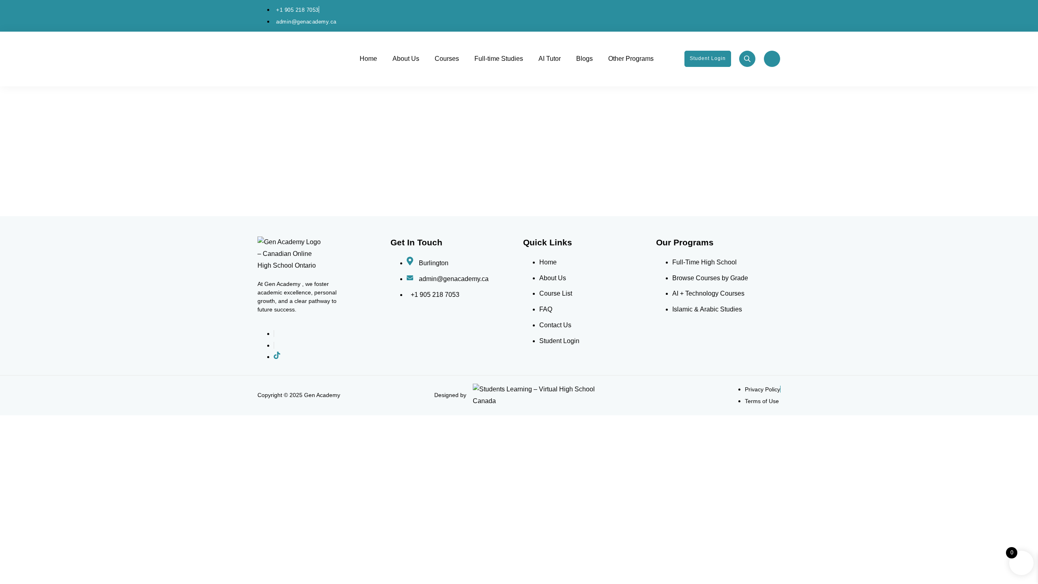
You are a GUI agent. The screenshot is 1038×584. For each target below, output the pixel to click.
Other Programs (631, 58)
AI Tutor (549, 58)
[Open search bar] (748, 59)
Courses (447, 58)
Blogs (584, 58)
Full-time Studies (498, 58)
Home (368, 58)
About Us (405, 58)
